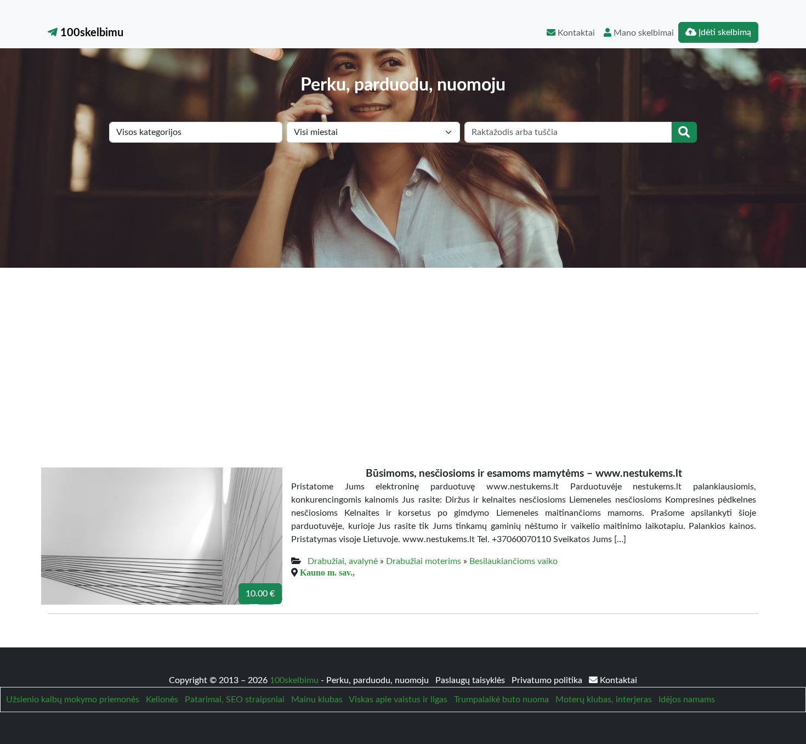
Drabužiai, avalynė (343, 561)
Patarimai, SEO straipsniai (235, 699)
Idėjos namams (687, 699)
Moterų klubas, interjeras (603, 699)
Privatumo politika (548, 680)
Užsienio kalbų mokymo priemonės (72, 699)
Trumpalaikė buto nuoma (501, 699)
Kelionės (162, 699)
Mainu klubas (317, 699)
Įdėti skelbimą (723, 32)
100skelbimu (90, 32)
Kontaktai (575, 33)
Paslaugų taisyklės (471, 680)
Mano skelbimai (642, 33)
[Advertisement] (403, 350)
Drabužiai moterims (423, 561)
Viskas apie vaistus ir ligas (398, 699)
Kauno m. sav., (327, 572)
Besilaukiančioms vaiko (513, 561)
